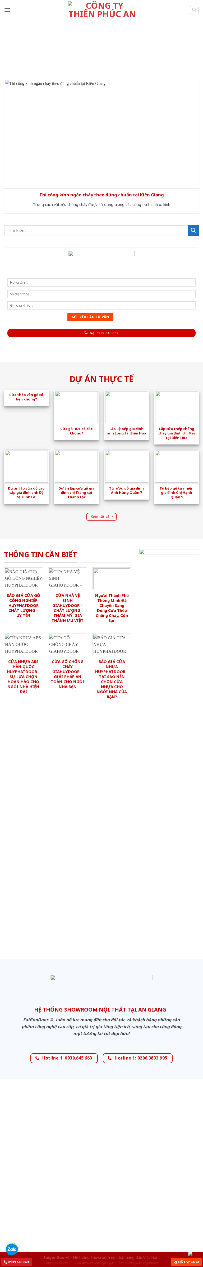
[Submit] (193, 230)
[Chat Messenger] (194, 1253)
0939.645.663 (18, 1262)
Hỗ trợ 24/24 (188, 1262)
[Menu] (7, 9)
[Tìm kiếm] (194, 10)
